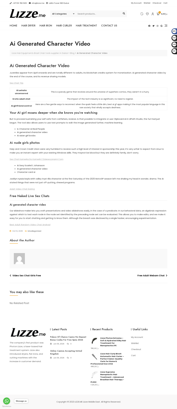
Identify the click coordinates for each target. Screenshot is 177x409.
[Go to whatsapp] (6, 401)
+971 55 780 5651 (19, 3)
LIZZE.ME (78, 401)
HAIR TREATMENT (86, 25)
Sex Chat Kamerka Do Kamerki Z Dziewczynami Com (36, 159)
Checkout (157, 3)
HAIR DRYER (28, 25)
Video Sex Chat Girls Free (26, 275)
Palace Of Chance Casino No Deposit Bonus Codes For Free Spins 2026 (68, 338)
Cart (165, 3)
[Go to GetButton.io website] (6, 406)
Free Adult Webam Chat (151, 275)
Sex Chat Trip (16, 82)
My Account (136, 3)
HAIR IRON (46, 25)
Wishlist (147, 3)
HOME (13, 25)
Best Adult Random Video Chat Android (30, 224)
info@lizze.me (37, 3)
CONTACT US (109, 25)
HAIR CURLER (64, 25)
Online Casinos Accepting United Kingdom (66, 352)
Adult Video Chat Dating (22, 188)
